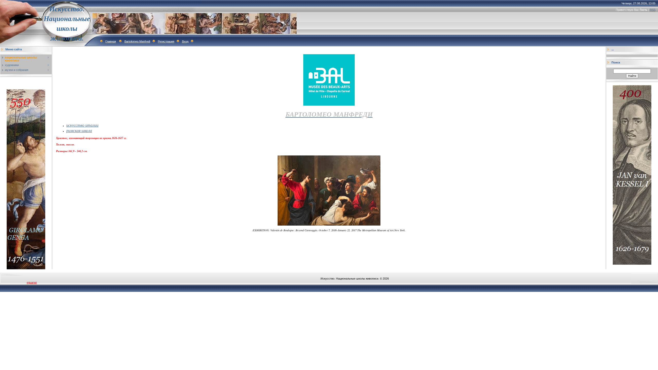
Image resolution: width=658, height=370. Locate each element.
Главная (110, 41)
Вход (185, 41)
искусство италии (82, 125)
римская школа (79, 130)
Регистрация (166, 41)
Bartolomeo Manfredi (137, 41)
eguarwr (32, 282)
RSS (652, 9)
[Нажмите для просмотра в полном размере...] (329, 224)
